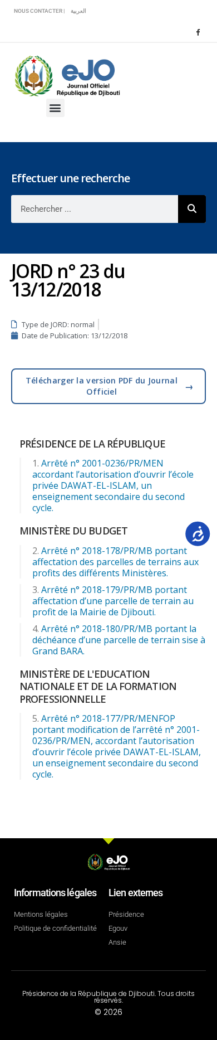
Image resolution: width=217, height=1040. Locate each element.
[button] (55, 108)
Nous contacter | (39, 11)
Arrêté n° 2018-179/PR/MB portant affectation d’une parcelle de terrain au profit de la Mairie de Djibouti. (113, 601)
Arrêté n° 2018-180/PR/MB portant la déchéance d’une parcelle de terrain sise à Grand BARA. (118, 640)
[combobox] (94, 209)
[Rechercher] (192, 209)
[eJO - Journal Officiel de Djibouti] (66, 75)
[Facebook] (197, 32)
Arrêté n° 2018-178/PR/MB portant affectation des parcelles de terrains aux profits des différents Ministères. (115, 562)
